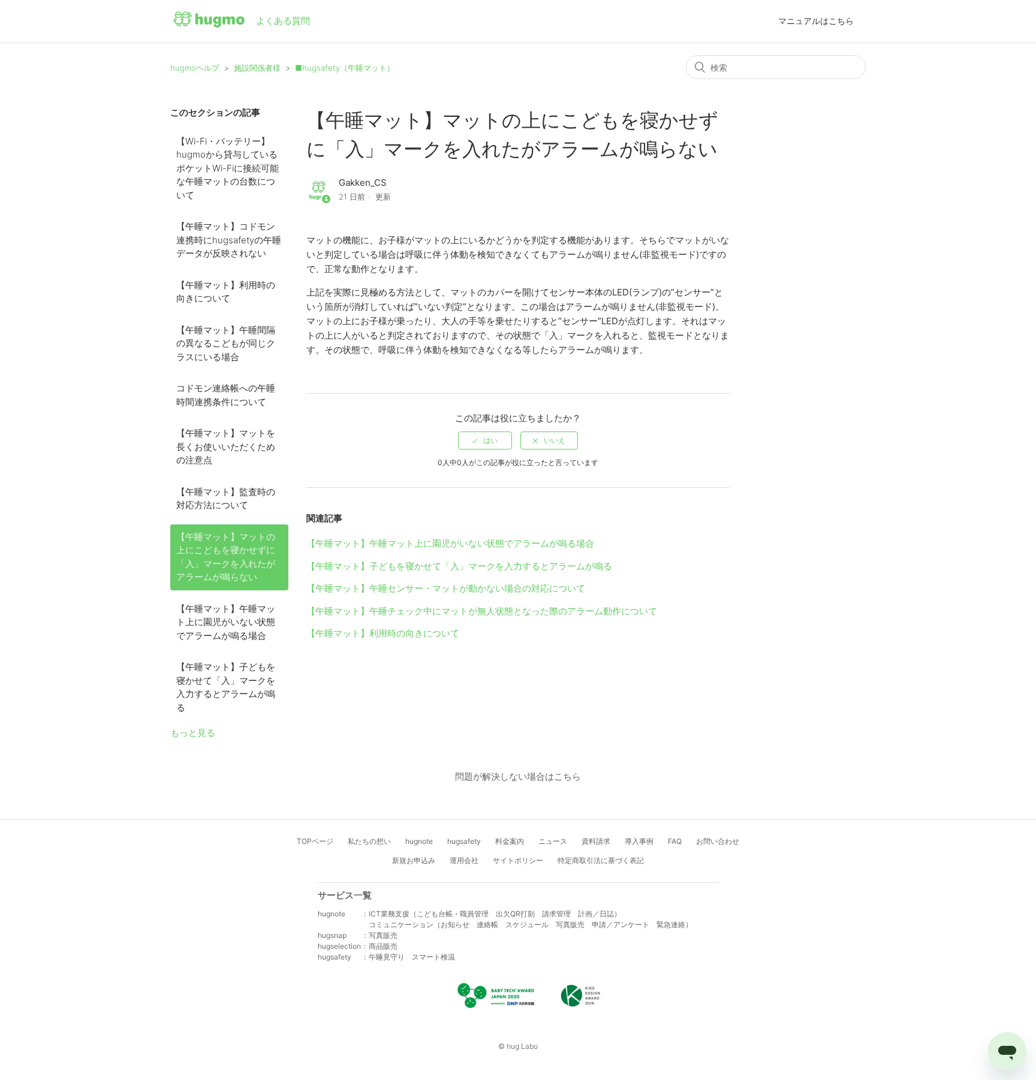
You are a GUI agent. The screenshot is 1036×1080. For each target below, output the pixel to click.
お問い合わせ (717, 841)
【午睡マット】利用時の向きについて (225, 291)
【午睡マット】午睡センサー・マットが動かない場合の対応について (445, 588)
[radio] (485, 441)
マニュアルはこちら (816, 21)
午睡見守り (387, 956)
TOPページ (315, 841)
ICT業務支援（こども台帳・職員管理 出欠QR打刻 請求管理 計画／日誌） (495, 913)
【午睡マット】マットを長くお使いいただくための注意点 (225, 446)
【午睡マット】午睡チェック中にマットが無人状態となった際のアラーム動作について (481, 611)
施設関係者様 (257, 68)
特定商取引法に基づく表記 (601, 860)
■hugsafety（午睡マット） (344, 68)
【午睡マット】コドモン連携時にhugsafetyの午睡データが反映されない (228, 240)
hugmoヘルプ (194, 68)
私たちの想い (369, 841)
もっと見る (192, 732)
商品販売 (383, 946)
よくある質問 (283, 20)
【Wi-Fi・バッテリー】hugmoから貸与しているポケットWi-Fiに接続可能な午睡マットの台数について (227, 168)
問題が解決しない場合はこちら (518, 776)
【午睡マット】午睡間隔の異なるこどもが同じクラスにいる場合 (225, 343)
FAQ (675, 841)
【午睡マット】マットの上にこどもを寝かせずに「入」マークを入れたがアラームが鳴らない (225, 557)
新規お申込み (413, 860)
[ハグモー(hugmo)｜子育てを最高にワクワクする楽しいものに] (209, 21)
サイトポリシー (518, 860)
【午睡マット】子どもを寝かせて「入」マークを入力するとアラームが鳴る (225, 687)
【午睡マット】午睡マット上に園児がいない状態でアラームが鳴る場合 (225, 622)
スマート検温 (433, 956)
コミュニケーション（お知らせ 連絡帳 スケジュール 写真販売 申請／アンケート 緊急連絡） (530, 924)
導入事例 (639, 841)
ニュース (552, 841)
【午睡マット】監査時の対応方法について (225, 498)
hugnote (419, 841)
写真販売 (383, 935)
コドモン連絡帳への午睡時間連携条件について (225, 395)
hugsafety (464, 841)
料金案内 (509, 841)
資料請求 (596, 841)
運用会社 (464, 860)
